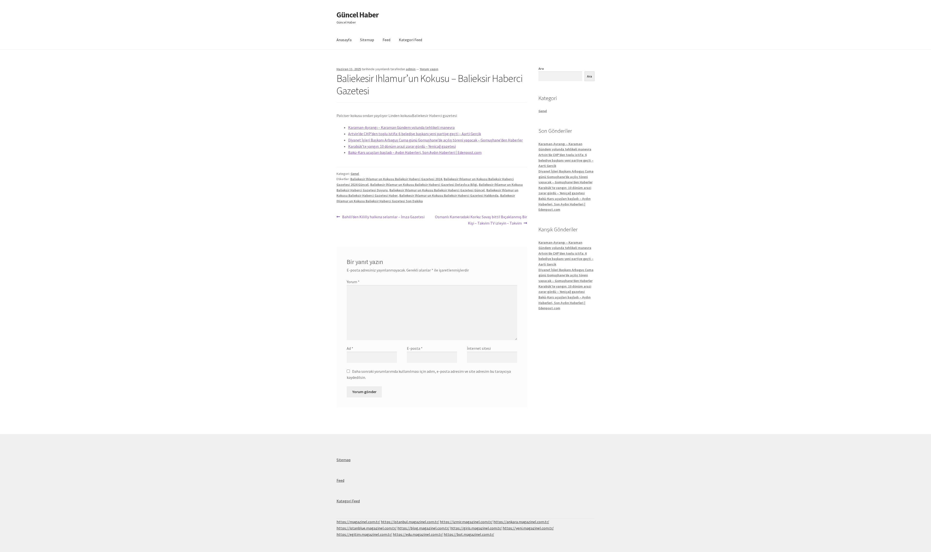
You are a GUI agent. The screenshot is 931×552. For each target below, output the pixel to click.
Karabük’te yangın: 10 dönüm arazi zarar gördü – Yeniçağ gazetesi (402, 146)
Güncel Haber (358, 15)
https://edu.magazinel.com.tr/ (418, 534)
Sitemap (367, 39)
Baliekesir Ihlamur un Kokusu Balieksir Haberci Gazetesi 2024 (396, 179)
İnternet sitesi (479, 348)
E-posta (415, 348)
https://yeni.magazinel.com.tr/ (528, 528)
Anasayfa (344, 39)
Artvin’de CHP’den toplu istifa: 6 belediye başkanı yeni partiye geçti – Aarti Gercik (414, 133)
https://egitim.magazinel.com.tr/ (364, 534)
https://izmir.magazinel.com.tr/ (466, 521)
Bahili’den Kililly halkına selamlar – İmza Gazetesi (383, 217)
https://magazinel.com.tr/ (358, 521)
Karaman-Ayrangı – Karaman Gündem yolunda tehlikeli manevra (401, 127)
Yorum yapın (429, 69)
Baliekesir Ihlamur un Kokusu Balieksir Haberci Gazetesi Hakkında (448, 195)
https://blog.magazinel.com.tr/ (423, 528)
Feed (386, 39)
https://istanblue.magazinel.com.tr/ (367, 528)
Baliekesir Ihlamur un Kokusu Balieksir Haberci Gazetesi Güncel (437, 190)
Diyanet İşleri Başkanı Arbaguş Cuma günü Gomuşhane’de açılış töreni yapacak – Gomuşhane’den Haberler (435, 140)
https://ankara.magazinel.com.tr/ (521, 521)
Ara (541, 68)
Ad (350, 348)
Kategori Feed (410, 39)
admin (411, 69)
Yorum (353, 281)
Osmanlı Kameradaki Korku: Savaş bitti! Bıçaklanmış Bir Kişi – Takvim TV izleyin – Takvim (481, 219)
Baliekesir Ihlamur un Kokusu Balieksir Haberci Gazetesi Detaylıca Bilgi (423, 184)
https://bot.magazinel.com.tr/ (469, 534)
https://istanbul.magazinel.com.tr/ (410, 521)
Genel (355, 173)
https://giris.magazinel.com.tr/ (476, 528)
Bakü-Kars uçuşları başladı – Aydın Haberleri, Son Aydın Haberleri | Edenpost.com (415, 152)
